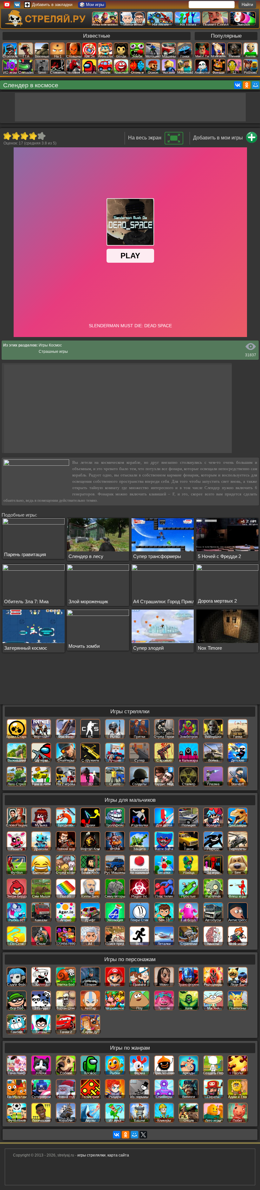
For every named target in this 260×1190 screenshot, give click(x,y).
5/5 (41, 136)
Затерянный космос (25, 648)
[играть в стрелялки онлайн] (46, 25)
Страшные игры (53, 351)
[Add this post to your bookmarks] (251, 141)
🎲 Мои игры (92, 4)
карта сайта (118, 1155)
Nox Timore (210, 648)
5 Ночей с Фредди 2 (219, 556)
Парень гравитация (25, 554)
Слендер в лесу (85, 556)
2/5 (15, 136)
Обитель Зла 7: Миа (26, 601)
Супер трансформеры (157, 556)
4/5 (33, 136)
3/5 (24, 136)
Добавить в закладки (52, 4)
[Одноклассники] (246, 85)
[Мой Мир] (255, 85)
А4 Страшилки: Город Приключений (172, 601)
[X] (143, 1134)
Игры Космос (50, 345)
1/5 (7, 136)
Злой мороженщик (88, 601)
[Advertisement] (130, 107)
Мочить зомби (84, 646)
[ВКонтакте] (238, 85)
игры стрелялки (91, 1155)
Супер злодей (148, 648)
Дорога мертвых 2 (217, 601)
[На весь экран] (174, 143)
